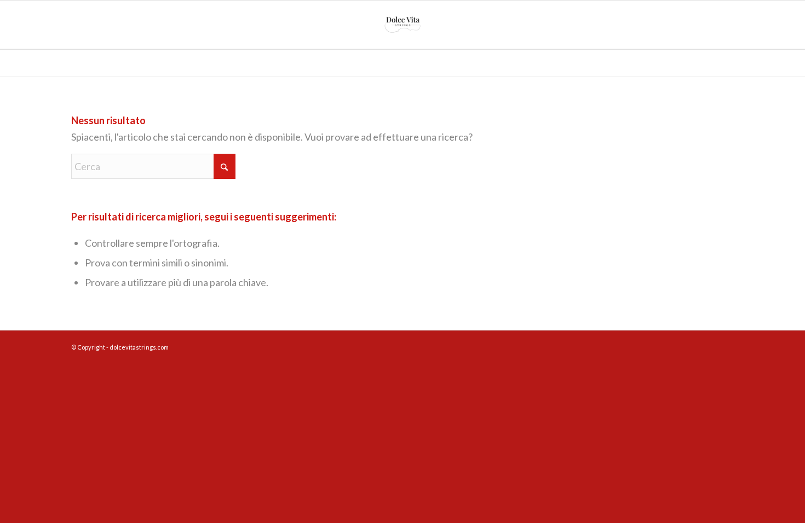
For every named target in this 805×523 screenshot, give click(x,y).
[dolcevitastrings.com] (402, 25)
